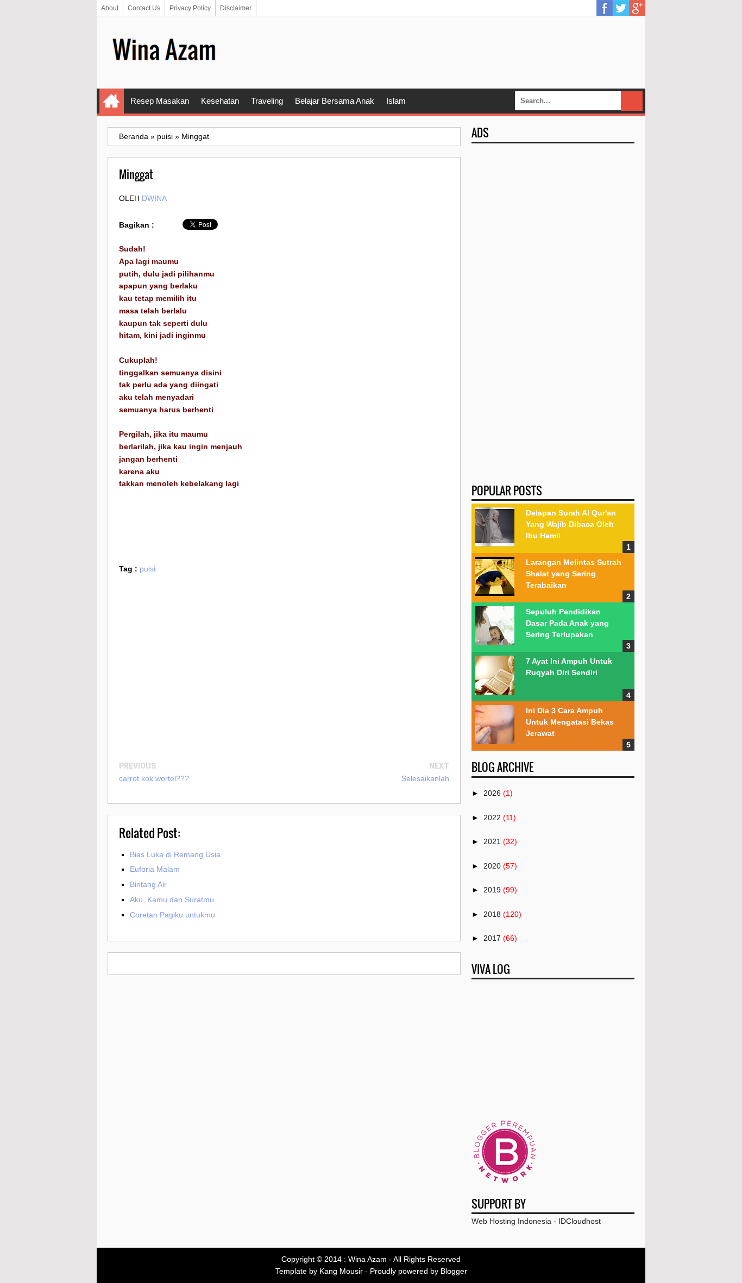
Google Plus (637, 8)
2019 (492, 889)
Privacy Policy (190, 8)
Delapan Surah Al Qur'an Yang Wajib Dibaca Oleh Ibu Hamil (571, 524)
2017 (492, 938)
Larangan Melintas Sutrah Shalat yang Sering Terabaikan (573, 573)
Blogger (454, 1271)
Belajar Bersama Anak (334, 100)
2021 (492, 841)
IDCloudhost (579, 1221)
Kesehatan (220, 100)
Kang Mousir (341, 1271)
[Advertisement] (436, 51)
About (109, 8)
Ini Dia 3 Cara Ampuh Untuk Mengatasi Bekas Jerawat (570, 722)
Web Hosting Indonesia (511, 1221)
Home (111, 101)
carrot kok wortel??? (154, 778)
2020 (492, 865)
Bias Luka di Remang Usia (175, 854)
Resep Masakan (159, 100)
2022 (492, 817)
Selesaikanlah (425, 778)
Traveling (267, 100)
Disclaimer (235, 8)
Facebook (604, 8)
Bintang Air (148, 884)
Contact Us (144, 8)
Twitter (621, 8)
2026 (492, 793)
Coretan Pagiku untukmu (172, 914)
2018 (492, 914)
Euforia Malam (155, 869)
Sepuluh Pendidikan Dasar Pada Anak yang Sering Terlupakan (567, 623)
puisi (147, 568)
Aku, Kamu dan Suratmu (172, 899)
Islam (396, 100)
